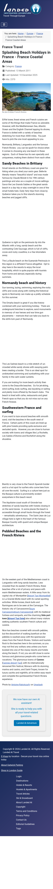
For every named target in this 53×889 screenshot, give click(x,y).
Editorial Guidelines (25, 824)
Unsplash (38, 684)
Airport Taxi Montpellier (39, 595)
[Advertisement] (26, 862)
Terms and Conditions (26, 811)
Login (19, 776)
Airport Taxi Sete (16, 618)
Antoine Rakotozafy (20, 684)
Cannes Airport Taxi (12, 663)
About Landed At (24, 802)
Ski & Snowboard (24, 798)
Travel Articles (23, 793)
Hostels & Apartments (26, 789)
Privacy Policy (22, 815)
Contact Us (21, 820)
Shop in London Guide (11, 770)
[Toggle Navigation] (4, 25)
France (18, 66)
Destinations (22, 780)
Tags (18, 828)
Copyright (20, 806)
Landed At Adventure (27, 723)
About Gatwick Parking (12, 765)
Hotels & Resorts (24, 785)
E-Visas (4, 756)
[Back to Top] (48, 884)
